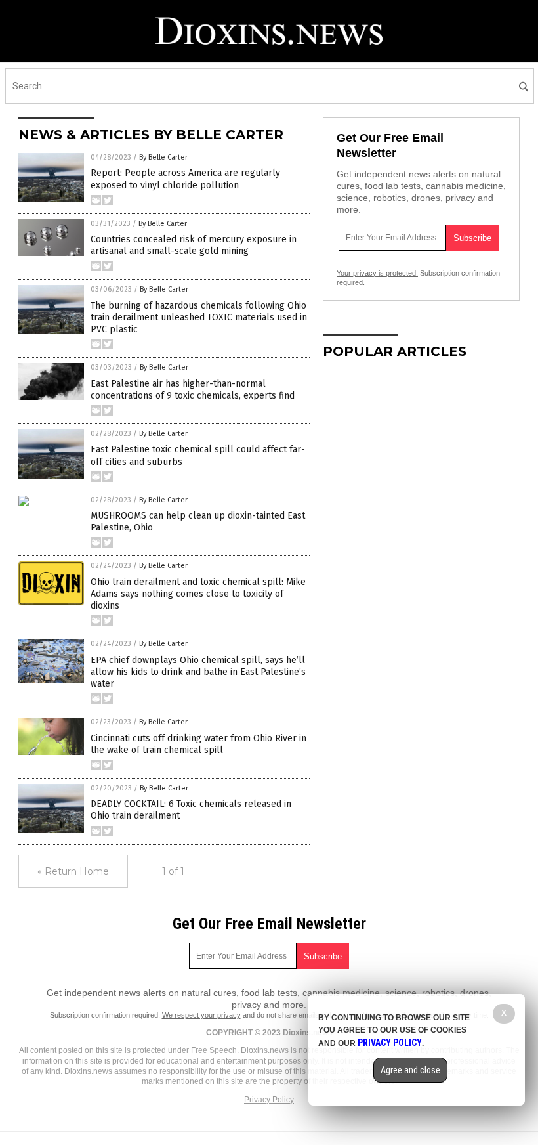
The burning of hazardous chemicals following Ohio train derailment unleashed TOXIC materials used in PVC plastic (199, 317)
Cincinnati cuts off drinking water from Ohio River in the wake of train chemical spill (198, 744)
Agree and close (410, 1070)
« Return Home (73, 871)
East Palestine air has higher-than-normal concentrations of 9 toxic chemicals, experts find (193, 389)
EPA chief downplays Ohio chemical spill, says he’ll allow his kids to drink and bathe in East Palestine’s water (198, 672)
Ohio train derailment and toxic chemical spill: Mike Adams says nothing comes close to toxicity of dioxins (198, 593)
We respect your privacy (201, 1015)
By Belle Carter (163, 157)
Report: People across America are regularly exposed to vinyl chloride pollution (185, 178)
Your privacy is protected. (377, 273)
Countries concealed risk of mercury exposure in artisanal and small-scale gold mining (194, 245)
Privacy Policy (269, 1099)
